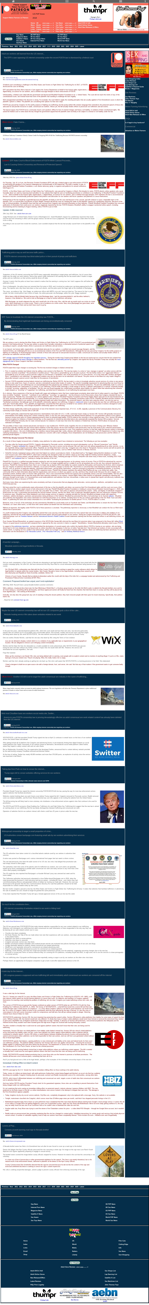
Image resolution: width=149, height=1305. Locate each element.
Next (11, 46)
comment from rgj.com (21, 600)
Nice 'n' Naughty (131, 103)
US (73, 1241)
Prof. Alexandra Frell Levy (52, 531)
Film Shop (59, 31)
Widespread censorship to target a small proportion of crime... (27, 831)
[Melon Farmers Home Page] (13, 2)
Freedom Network (27, 516)
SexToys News (21, 43)
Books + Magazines (132, 89)
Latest (82, 46)
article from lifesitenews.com (15, 921)
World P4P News (63, 39)
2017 (44, 46)
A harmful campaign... (11, 542)
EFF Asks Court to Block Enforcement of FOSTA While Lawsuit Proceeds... (40, 161)
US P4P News (62, 35)
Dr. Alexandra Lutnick (34, 531)
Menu (33, 25)
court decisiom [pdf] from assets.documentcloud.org (21, 79)
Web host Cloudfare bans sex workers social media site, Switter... (28, 713)
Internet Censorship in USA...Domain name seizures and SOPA (30, 781)
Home (33, 23)
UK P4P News (35, 35)
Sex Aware (20, 41)
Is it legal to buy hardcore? (135, 122)
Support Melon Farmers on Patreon (15, 18)
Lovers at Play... (8, 1126)
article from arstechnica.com (15, 786)
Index (33, 27)
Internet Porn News (37, 41)
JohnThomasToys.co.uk (136, 29)
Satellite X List (110, 1278)
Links (33, 29)
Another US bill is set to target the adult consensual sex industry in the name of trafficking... (50, 677)
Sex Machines (130, 97)
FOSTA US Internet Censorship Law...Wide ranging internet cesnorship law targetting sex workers (40, 72)
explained (18, 458)
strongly (9, 358)
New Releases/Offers (37, 1278)
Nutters (74, 1251)
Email (25, 1251)
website (111, 496)
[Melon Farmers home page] (75, 1237)
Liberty (38, 29)
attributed (22, 446)
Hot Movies (129, 101)
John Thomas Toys (132, 99)
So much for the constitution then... (16, 904)
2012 (21, 46)
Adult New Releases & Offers (88, 27)
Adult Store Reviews (68, 1267)
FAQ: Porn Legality (37, 1285)
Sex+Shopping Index (132, 79)
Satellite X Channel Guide (134, 87)
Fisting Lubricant (95, 19)
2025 (77, 46)
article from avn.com (24, 213)
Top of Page (75, 1192)
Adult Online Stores (85, 25)
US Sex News (62, 37)
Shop (25, 1254)
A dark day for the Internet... (13, 971)
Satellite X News (22, 39)
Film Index (59, 27)
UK (37, 23)
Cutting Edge (123, 1244)
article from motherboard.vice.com (16, 732)
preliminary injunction (21, 526)
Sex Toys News (36, 1220)
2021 (63, 46)
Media (38, 27)
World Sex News (63, 41)
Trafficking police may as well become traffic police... (23, 252)
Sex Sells (59, 25)
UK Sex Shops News (37, 39)
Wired (121, 521)
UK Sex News (35, 37)
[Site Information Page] (40, 2)
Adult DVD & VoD (84, 23)
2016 (39, 46)
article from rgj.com (11, 557)
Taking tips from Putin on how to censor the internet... (23, 769)
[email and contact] (67, 2)
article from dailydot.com (14, 626)
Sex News (59, 23)
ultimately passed (63, 359)
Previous (5, 46)
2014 (30, 46)
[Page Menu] (120, 2)
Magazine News (21, 37)
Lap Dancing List (131, 85)
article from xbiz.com (14, 1067)
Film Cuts (59, 29)
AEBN (105, 1301)
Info (37, 31)
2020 (58, 46)
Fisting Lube (44, 1300)
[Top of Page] (146, 2)
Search (33, 31)
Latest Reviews (130, 81)
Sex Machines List (111, 1281)
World (38, 25)
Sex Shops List (130, 83)
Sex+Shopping (124, 1255)
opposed (15, 358)
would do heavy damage (23, 359)
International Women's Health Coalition (52, 516)
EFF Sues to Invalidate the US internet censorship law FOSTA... (28, 317)
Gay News (19, 35)
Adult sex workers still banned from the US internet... (23, 54)
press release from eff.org (24, 177)
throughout (27, 358)
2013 (25, 46)
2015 (35, 46)
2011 (16, 46)
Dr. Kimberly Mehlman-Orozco (74, 531)
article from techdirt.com (13, 139)
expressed (79, 402)
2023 (67, 46)
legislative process (40, 358)
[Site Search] (93, 2)
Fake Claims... (19, 122)
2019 (53, 46)
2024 (72, 46)
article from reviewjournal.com (15, 1141)
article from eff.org (11, 78)
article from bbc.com (12, 848)
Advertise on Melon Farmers (135, 130)
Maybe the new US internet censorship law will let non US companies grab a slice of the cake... (41, 610)
